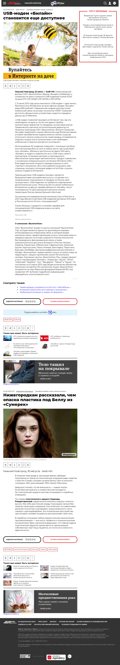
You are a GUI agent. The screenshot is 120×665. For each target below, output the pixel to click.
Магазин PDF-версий (66, 621)
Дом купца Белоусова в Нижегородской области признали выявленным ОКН (98, 55)
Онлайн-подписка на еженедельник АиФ (92, 621)
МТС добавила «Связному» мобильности (60, 337)
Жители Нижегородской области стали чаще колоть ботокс (25, 567)
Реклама (53, 621)
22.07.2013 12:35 (8, 9)
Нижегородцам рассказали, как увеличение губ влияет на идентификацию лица (62, 575)
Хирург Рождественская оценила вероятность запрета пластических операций (25, 583)
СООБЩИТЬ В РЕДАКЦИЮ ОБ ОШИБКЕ (74, 624)
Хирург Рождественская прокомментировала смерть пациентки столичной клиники (61, 568)
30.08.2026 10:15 (8, 391)
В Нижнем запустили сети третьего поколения (43, 290)
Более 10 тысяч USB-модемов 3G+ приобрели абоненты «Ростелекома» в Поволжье (25, 345)
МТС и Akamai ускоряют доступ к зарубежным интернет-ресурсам (25, 337)
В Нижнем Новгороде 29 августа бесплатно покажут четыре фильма (98, 36)
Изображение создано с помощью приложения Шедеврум (24, 459)
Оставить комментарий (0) (60, 301)
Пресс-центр (42, 621)
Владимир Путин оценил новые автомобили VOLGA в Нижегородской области (98, 18)
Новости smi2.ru (11, 384)
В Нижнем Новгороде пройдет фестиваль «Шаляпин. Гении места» (98, 46)
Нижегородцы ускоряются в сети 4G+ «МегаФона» (44, 287)
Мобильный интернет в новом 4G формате (41, 292)
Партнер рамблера (38, 656)
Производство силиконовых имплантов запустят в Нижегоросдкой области (23, 575)
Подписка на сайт (24, 624)
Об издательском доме (27, 621)
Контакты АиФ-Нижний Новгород (46, 624)
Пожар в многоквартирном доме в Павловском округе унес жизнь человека (98, 27)
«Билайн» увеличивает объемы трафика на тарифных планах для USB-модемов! (25, 353)
